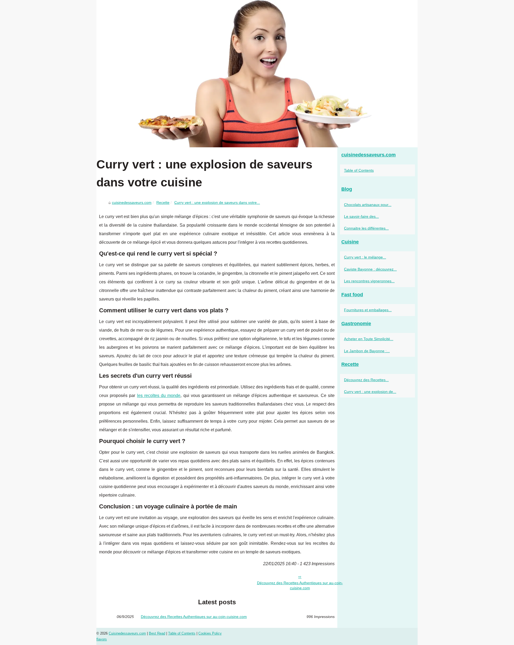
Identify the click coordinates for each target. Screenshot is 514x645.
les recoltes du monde (159, 395)
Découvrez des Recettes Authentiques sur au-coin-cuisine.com (300, 585)
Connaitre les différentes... (366, 228)
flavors (101, 639)
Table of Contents (359, 170)
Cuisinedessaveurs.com (127, 633)
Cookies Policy (210, 633)
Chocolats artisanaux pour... (367, 204)
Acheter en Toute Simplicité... (368, 339)
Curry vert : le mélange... (365, 257)
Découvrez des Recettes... (366, 380)
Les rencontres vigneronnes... (369, 281)
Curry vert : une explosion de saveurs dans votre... (217, 202)
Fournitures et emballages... (368, 310)
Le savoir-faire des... (361, 216)
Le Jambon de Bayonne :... (367, 351)
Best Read (157, 633)
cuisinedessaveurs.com (132, 202)
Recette (162, 202)
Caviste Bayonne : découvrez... (370, 269)
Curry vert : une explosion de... (370, 391)
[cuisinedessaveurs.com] (257, 73)
